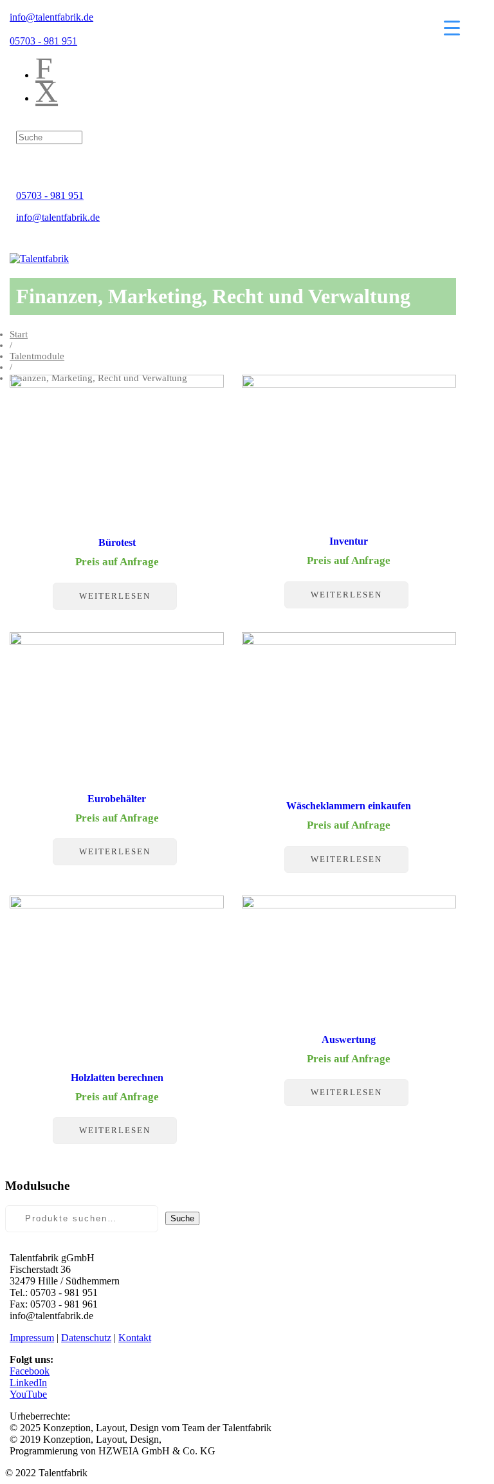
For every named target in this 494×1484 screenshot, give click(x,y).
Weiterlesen (115, 596)
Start (19, 334)
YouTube (28, 1394)
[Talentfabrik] (39, 258)
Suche (182, 1218)
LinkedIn (28, 1382)
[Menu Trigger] (452, 27)
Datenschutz (86, 1337)
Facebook (30, 1371)
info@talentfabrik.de (51, 17)
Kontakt (134, 1337)
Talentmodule (37, 356)
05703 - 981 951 (43, 40)
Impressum (32, 1337)
